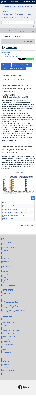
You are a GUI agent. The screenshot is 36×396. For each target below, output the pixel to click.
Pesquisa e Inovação (8, 322)
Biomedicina (6, 293)
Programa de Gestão (8, 285)
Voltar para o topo (27, 225)
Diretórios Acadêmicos (9, 336)
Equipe (4, 277)
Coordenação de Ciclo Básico (10, 331)
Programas (6, 65)
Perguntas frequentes (8, 370)
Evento (5, 68)
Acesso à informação (29, 1)
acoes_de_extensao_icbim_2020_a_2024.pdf (16, 212)
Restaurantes (6, 256)
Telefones (16, 30)
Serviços (8, 30)
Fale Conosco (31, 31)
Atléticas (4, 325)
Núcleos (4, 349)
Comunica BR (14, 1)
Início (11, 36)
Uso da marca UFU (7, 266)
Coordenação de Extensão (10, 333)
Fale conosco (6, 373)
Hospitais (5, 253)
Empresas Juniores (7, 339)
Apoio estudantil (7, 261)
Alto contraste (18, 6)
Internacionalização (8, 264)
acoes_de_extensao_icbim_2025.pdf (14, 215)
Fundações (5, 258)
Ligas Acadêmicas (7, 344)
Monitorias (5, 347)
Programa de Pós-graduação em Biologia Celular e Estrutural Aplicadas (17, 306)
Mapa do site (28, 6)
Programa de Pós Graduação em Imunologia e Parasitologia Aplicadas (15, 311)
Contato (22, 31)
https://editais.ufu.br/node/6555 (18, 97)
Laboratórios (6, 341)
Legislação (5, 280)
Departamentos (7, 328)
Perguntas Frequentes (29, 30)
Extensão (5, 320)
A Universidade (6, 242)
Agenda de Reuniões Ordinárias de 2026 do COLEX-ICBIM (19, 206)
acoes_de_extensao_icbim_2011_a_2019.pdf (16, 209)
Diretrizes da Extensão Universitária (12, 79)
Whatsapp (30, 59)
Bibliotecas (5, 250)
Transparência (6, 352)
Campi (4, 245)
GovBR (2, 1)
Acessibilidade (8, 6)
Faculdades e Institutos (9, 247)
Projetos (16, 65)
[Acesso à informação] (23, 387)
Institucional (6, 274)
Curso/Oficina (26, 65)
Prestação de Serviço (17, 68)
